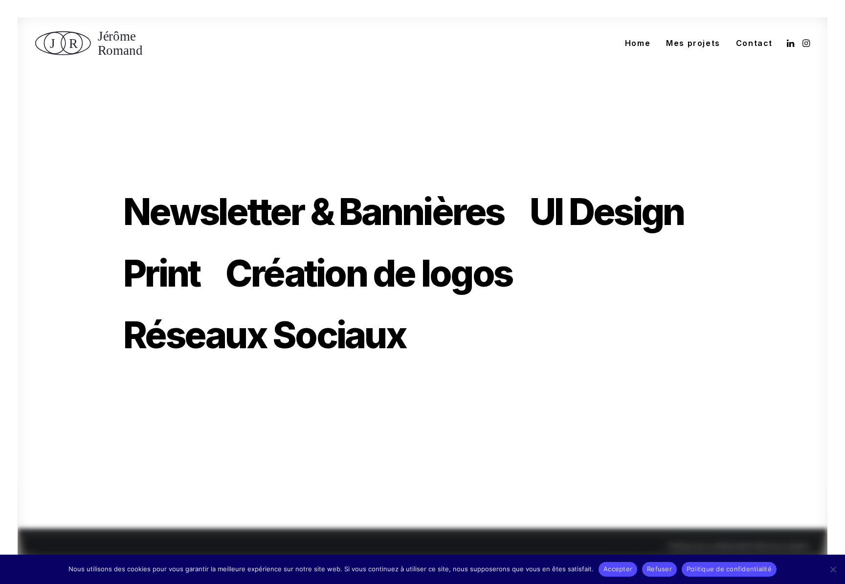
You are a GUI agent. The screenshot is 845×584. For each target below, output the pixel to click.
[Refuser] (833, 569)
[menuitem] (637, 43)
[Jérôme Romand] (92, 43)
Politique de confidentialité (710, 547)
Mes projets (693, 43)
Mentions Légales (783, 547)
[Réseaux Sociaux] (264, 335)
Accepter (617, 569)
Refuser (659, 569)
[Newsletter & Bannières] (326, 212)
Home (637, 43)
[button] (791, 43)
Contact (754, 43)
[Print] (174, 273)
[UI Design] (620, 212)
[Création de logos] (381, 273)
